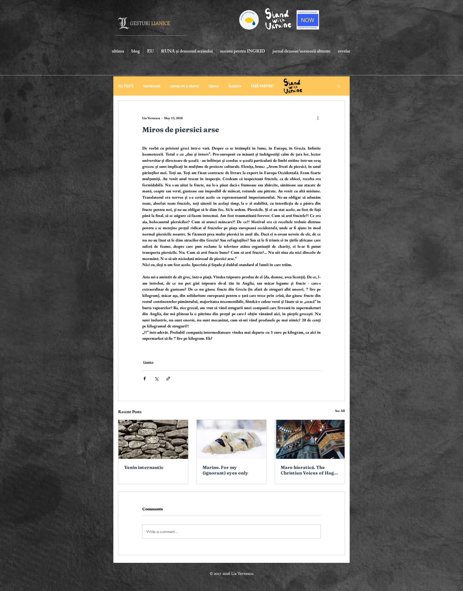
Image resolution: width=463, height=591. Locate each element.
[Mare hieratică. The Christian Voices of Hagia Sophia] (310, 439)
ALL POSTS (126, 86)
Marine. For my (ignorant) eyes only (225, 470)
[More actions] (318, 118)
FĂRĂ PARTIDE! (262, 86)
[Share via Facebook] (144, 378)
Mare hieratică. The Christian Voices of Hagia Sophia (309, 470)
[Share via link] (168, 378)
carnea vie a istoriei (184, 86)
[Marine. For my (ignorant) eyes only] (231, 439)
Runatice (234, 86)
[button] (338, 86)
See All (340, 411)
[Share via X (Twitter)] (156, 378)
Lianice (214, 86)
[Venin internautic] (153, 439)
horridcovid (151, 86)
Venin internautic (143, 467)
